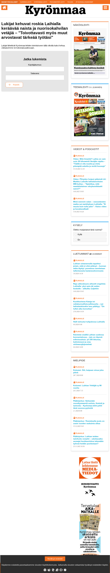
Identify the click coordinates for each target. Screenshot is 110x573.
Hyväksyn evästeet (55, 559)
